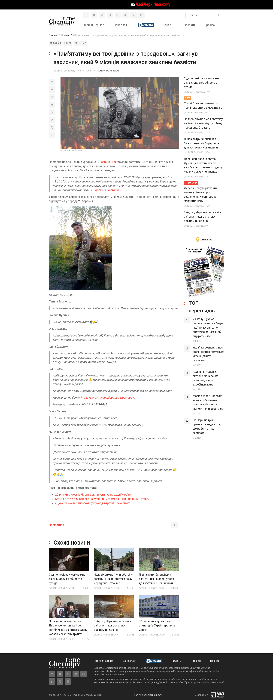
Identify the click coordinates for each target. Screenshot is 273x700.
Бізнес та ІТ (121, 25)
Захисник (55, 43)
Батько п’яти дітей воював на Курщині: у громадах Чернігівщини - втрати (102, 498)
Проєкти (189, 25)
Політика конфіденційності (148, 695)
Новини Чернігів (93, 25)
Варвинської (108, 161)
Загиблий (80, 43)
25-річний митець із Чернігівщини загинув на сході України (93, 494)
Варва (68, 43)
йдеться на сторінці (108, 190)
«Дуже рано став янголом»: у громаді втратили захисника (92, 503)
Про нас (209, 25)
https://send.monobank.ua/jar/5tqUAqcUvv (108, 397)
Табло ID (168, 25)
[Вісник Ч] (146, 25)
